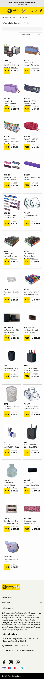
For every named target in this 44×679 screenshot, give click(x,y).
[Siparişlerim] (36, 11)
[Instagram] (11, 662)
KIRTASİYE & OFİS (8, 17)
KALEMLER (23, 17)
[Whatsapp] (18, 662)
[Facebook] (4, 662)
